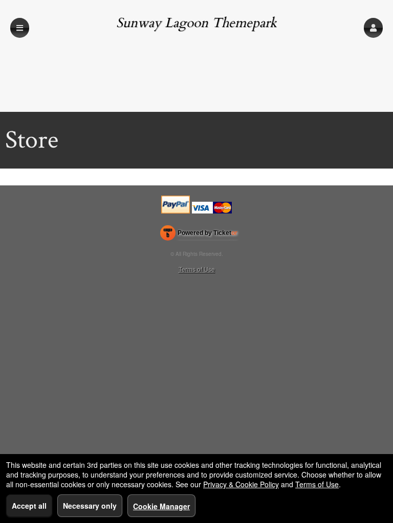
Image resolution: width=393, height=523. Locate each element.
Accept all (29, 506)
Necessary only (90, 506)
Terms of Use (197, 269)
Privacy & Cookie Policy (241, 484)
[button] (373, 28)
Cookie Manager (161, 506)
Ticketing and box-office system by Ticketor (199, 235)
